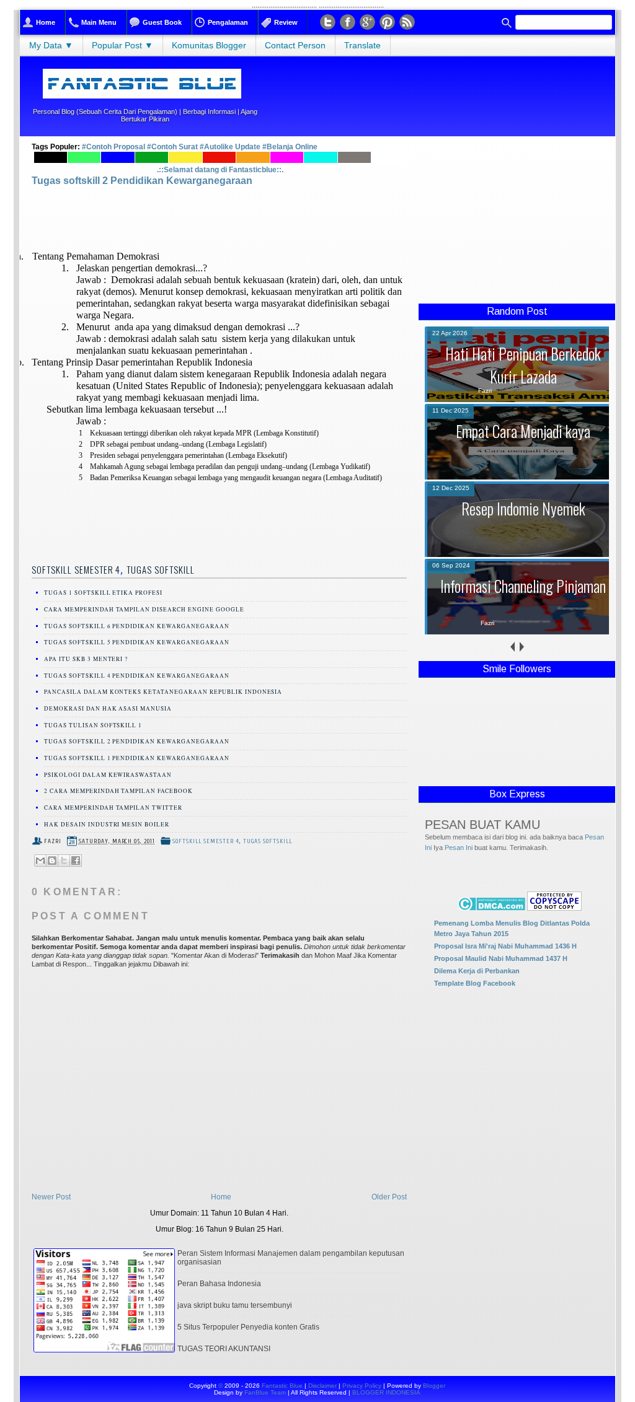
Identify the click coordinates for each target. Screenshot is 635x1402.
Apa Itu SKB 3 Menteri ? (86, 659)
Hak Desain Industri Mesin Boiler (106, 824)
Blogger (434, 1385)
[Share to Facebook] (75, 860)
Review (286, 22)
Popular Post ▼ (122, 45)
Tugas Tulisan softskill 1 (93, 725)
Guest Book (162, 22)
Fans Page (387, 22)
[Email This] (40, 860)
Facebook (347, 22)
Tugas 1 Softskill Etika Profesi (103, 593)
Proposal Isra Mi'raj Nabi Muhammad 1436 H (505, 946)
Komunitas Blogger (209, 45)
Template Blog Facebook (474, 983)
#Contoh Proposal (114, 146)
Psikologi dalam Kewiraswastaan (108, 775)
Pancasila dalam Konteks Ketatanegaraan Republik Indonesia (163, 692)
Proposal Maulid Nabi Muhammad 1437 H (500, 958)
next (521, 647)
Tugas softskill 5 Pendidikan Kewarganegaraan (136, 642)
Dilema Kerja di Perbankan (477, 971)
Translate (362, 45)
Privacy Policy (361, 1385)
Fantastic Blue (282, 1385)
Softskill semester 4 (76, 569)
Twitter (327, 22)
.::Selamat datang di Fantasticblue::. (220, 169)
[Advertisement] (517, 219)
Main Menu (99, 22)
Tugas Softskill (161, 569)
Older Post (389, 1197)
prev (512, 647)
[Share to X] (64, 860)
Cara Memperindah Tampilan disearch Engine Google (144, 609)
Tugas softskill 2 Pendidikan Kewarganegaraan (142, 181)
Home (45, 22)
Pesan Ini (459, 847)
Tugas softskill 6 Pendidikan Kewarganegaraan (136, 626)
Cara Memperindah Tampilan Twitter (113, 808)
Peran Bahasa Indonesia (219, 1283)
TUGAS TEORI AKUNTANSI (223, 1348)
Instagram (367, 22)
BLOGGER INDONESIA (386, 1392)
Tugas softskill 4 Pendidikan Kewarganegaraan (136, 676)
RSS (407, 22)
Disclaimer (322, 1385)
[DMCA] (491, 908)
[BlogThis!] (52, 860)
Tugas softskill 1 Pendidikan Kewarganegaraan (136, 758)
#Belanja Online (290, 146)
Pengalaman (228, 22)
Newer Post (51, 1197)
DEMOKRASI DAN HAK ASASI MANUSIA (108, 708)
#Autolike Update (230, 146)
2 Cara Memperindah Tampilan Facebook (118, 791)
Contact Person (295, 45)
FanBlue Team (266, 1392)
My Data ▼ (51, 45)
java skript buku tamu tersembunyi (234, 1305)
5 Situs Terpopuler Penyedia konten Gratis (248, 1327)
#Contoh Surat (173, 146)
